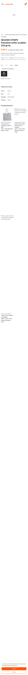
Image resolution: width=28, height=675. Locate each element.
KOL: (2, 65)
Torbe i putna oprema (19, 57)
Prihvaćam (14, 668)
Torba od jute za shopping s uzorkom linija (6, 125)
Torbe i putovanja (21, 59)
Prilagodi (14, 672)
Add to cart (4, 74)
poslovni (7, 59)
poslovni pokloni (13, 59)
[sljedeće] (5, 31)
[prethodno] (2, 31)
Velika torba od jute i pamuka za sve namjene (20, 125)
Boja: (11, 65)
